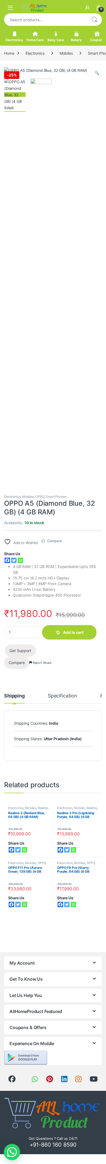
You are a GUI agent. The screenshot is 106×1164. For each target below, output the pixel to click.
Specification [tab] (62, 696)
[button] (97, 73)
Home (9, 53)
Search (94, 19)
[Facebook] (7, 560)
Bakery (76, 40)
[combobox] (45, 19)
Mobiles (66, 53)
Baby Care (56, 40)
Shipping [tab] (14, 696)
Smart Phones (56, 497)
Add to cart (73, 632)
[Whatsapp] (20, 560)
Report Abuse (41, 663)
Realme (43, 808)
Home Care (35, 40)
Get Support (20, 650)
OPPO (39, 497)
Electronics (14, 40)
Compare (54, 541)
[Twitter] (14, 560)
